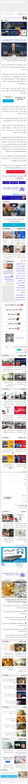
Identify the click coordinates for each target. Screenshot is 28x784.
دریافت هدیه (9, 776)
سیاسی (20, 36)
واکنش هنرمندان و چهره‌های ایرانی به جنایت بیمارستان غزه (20, 297)
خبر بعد (21, 183)
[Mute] (6, 215)
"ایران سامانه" (11, 782)
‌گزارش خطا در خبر (24, 350)
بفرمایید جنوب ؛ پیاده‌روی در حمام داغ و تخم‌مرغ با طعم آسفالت (8, 271)
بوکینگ (20, 508)
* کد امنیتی (24, 495)
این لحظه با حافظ (12, 314)
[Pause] (4, 215)
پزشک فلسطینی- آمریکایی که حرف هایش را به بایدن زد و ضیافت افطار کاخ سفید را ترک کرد (20, 268)
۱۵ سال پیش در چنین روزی (12, 310)
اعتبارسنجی (24, 508)
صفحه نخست (25, 36)
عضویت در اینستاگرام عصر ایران (12, 305)
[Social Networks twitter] (16, 194)
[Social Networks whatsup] (18, 194)
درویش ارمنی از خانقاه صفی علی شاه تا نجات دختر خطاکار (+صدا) (10, 188)
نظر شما (24, 472)
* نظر (25, 484)
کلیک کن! (14, 225)
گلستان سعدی (11, 319)
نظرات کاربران (14, 183)
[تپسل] (3, 202)
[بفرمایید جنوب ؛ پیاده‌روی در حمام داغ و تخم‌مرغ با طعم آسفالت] (8, 266)
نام (25, 474)
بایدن (20, 352)
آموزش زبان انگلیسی (13, 324)
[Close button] (27, 770)
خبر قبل (7, 183)
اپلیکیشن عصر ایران (19, 338)
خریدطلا (8, 101)
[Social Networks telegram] (14, 194)
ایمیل (25, 479)
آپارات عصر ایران (13, 328)
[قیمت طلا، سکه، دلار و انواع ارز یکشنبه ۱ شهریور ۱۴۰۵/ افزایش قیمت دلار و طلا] (14, 589)
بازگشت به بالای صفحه (20, 545)
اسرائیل (16, 352)
